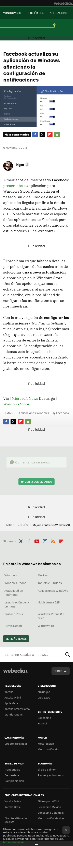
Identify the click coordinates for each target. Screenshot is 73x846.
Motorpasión (46, 743)
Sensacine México (49, 807)
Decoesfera (11, 775)
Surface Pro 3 (13, 614)
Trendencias (12, 769)
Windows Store (16, 404)
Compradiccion (14, 781)
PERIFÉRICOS (35, 13)
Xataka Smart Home (17, 709)
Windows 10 (46, 626)
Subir (58, 671)
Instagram (45, 540)
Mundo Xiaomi (13, 714)
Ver (38, 481)
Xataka (8, 692)
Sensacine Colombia (51, 812)
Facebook (35, 134)
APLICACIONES (59, 13)
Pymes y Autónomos (51, 775)
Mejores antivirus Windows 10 (52, 525)
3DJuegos (44, 692)
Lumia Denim (13, 626)
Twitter (42, 134)
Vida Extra (44, 697)
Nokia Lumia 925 (49, 602)
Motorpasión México (51, 818)
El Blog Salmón (47, 769)
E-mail (57, 134)
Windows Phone (15, 583)
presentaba (13, 185)
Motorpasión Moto (49, 749)
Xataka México (13, 801)
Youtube (37, 540)
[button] (22, 164)
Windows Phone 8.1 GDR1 (51, 616)
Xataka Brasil (12, 807)
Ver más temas (16, 638)
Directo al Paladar (15, 743)
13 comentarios (19, 134)
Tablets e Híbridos (50, 583)
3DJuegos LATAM (48, 801)
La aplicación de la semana (16, 604)
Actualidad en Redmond (13, 592)
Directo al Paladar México (15, 819)
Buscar (67, 654)
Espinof (42, 723)
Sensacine (44, 718)
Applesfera (11, 703)
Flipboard (50, 134)
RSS (53, 540)
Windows (10, 575)
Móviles (43, 575)
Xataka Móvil (12, 697)
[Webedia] (63, 3)
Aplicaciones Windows (34, 413)
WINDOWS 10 (12, 13)
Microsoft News (25, 398)
